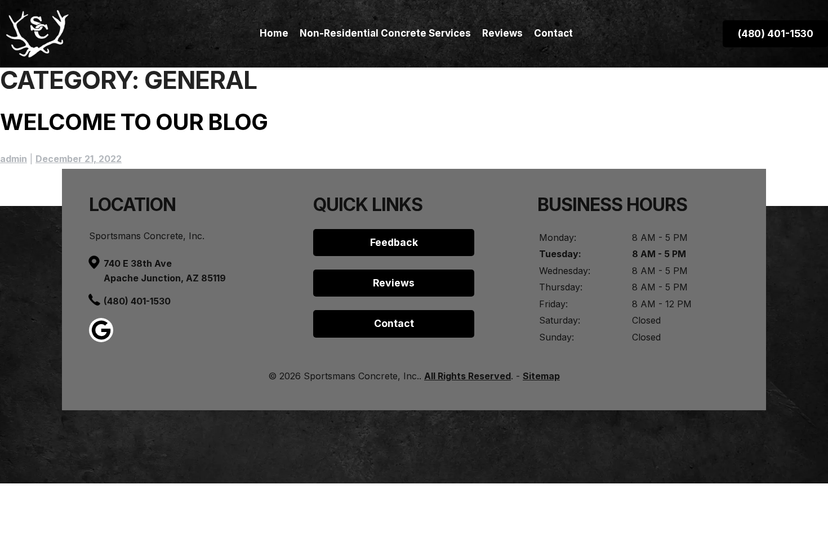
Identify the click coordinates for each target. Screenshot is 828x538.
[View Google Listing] (101, 338)
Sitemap (541, 376)
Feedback (394, 242)
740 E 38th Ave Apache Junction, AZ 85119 (165, 271)
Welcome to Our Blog (134, 122)
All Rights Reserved (467, 376)
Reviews (502, 33)
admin (13, 158)
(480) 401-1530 (137, 301)
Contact (553, 33)
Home (274, 33)
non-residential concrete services (385, 33)
